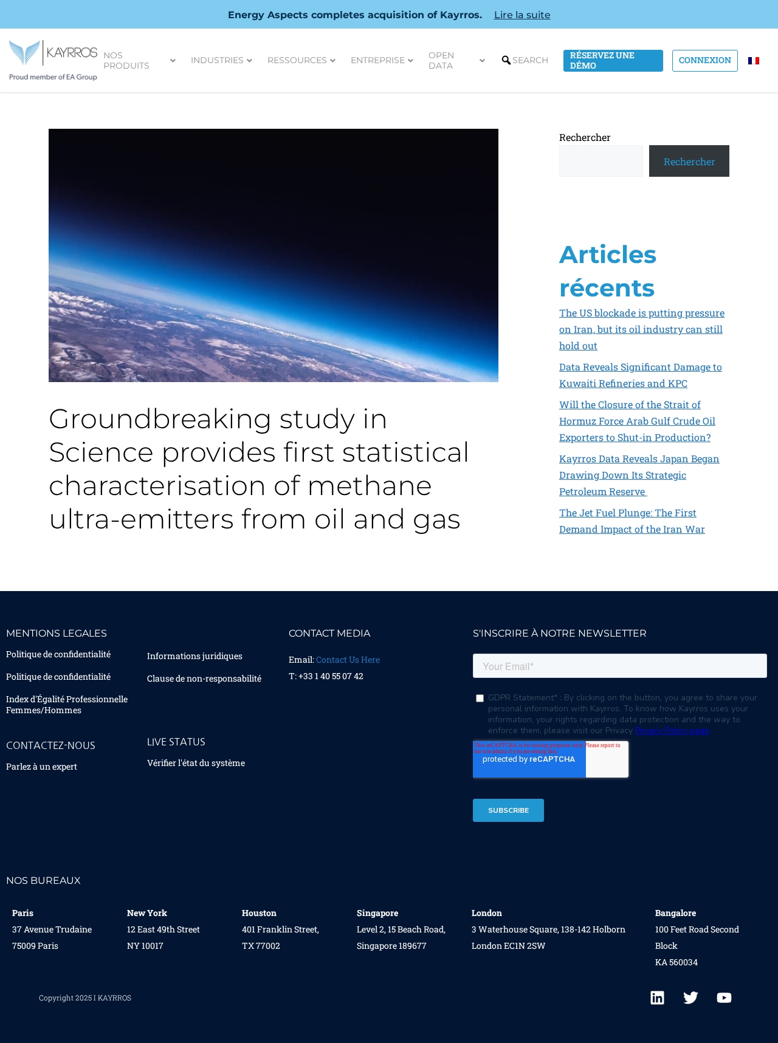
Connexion (705, 60)
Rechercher (585, 137)
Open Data (441, 60)
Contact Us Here (348, 659)
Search (530, 60)
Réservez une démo (602, 60)
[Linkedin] (657, 997)
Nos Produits (126, 60)
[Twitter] (690, 997)
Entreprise (378, 60)
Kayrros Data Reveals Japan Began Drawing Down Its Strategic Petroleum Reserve (639, 475)
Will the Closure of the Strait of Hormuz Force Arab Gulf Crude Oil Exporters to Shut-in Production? (637, 420)
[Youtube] (724, 997)
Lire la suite (522, 15)
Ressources (297, 60)
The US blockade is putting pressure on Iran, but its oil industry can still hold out (642, 329)
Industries (217, 60)
